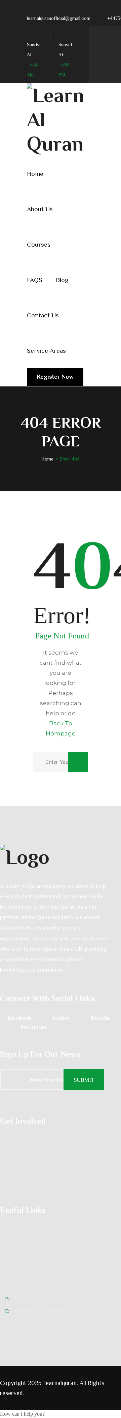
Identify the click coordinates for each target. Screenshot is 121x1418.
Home (35, 173)
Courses (38, 244)
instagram (34, 1026)
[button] (22, 1414)
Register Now (55, 376)
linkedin (100, 1018)
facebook (20, 1018)
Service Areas (46, 350)
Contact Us (43, 315)
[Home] (60, 856)
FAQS (34, 279)
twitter (61, 1018)
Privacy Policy (23, 1182)
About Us (40, 209)
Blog (62, 279)
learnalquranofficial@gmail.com (58, 18)
